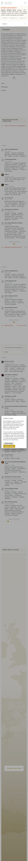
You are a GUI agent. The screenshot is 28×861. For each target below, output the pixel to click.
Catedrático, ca (13, 18)
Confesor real (22, 18)
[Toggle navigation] (25, 3)
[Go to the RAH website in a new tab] (2, 3)
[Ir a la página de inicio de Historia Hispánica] (7, 3)
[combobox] (14, 23)
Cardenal (4, 18)
